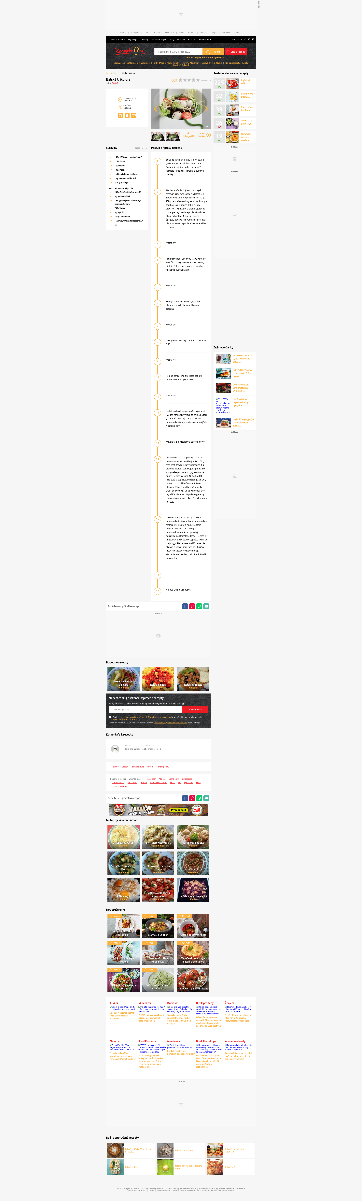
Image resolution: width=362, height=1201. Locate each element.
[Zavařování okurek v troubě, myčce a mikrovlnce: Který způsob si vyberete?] (238, 1047)
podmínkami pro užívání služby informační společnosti (148, 717)
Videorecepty (205, 39)
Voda (198, 782)
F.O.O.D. (191, 39)
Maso (161, 63)
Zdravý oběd (119, 63)
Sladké (219, 63)
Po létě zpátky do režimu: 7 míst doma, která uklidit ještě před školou (151, 1018)
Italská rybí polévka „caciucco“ (234, 1150)
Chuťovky (143, 63)
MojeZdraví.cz (226, 33)
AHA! (148, 33)
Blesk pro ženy (136, 33)
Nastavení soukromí (164, 1190)
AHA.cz (114, 1003)
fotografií (188, 135)
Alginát (162, 779)
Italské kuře (230, 1167)
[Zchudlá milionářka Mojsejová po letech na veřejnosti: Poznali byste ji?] (123, 1047)
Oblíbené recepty (117, 39)
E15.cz (181, 33)
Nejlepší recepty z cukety (236, 63)
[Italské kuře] (215, 1166)
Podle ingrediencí (216, 57)
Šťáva (172, 782)
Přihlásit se (237, 39)
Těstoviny (184, 63)
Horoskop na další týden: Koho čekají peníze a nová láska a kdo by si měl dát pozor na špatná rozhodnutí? (208, 1061)
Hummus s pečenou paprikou (246, 137)
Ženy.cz (214, 33)
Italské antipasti (132, 1167)
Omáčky (168, 63)
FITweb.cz (203, 33)
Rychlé (212, 63)
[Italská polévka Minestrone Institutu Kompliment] (115, 1150)
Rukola (144, 782)
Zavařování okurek (181, 65)
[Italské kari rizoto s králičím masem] (165, 1166)
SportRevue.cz (147, 1041)
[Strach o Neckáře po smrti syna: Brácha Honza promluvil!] (123, 1008)
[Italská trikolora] (181, 128)
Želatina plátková (119, 786)
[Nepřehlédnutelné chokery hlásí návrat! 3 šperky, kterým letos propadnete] (238, 1009)
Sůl (179, 782)
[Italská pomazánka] (165, 1150)
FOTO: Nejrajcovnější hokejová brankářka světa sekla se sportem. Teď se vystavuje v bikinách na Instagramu (150, 1061)
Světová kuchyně (158, 39)
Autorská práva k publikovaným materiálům (181, 1189)
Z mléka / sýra (138, 767)
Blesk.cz (123, 33)
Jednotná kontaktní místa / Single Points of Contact (191, 1190)
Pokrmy (115, 767)
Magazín (181, 39)
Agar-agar (151, 779)
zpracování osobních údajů (125, 719)
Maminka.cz (169, 33)
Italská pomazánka (184, 1150)
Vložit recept (237, 51)
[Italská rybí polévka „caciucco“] (215, 1150)
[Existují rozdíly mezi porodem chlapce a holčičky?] (181, 1046)
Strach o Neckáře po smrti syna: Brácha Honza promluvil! (122, 1016)
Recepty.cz (111, 73)
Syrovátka (188, 782)
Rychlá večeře (132, 63)
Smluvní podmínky (160, 722)
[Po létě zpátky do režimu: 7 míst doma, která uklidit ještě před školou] (152, 1009)
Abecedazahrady (235, 1041)
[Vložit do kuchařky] (120, 115)
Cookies (151, 1190)
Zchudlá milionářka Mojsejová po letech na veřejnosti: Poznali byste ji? (122, 1056)
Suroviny (144, 39)
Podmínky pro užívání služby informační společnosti (216, 1189)
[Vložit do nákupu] (127, 115)
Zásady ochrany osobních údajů (177, 722)
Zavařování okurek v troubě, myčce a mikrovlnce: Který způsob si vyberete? (238, 1056)
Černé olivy (174, 779)
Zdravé (205, 63)
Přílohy (176, 63)
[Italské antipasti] (115, 1166)
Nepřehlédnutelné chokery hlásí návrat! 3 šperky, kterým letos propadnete (238, 1018)
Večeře (150, 767)
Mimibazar (144, 1003)
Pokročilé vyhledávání (197, 57)
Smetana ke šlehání (158, 782)
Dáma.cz (157, 33)
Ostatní (125, 767)
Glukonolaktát (118, 782)
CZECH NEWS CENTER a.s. (139, 1189)
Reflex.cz (191, 33)
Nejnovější (132, 39)
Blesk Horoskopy (206, 1041)
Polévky (154, 63)
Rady (172, 39)
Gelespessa (187, 779)
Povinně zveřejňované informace (222, 1190)
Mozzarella (132, 782)
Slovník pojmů (163, 767)
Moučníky (194, 63)
